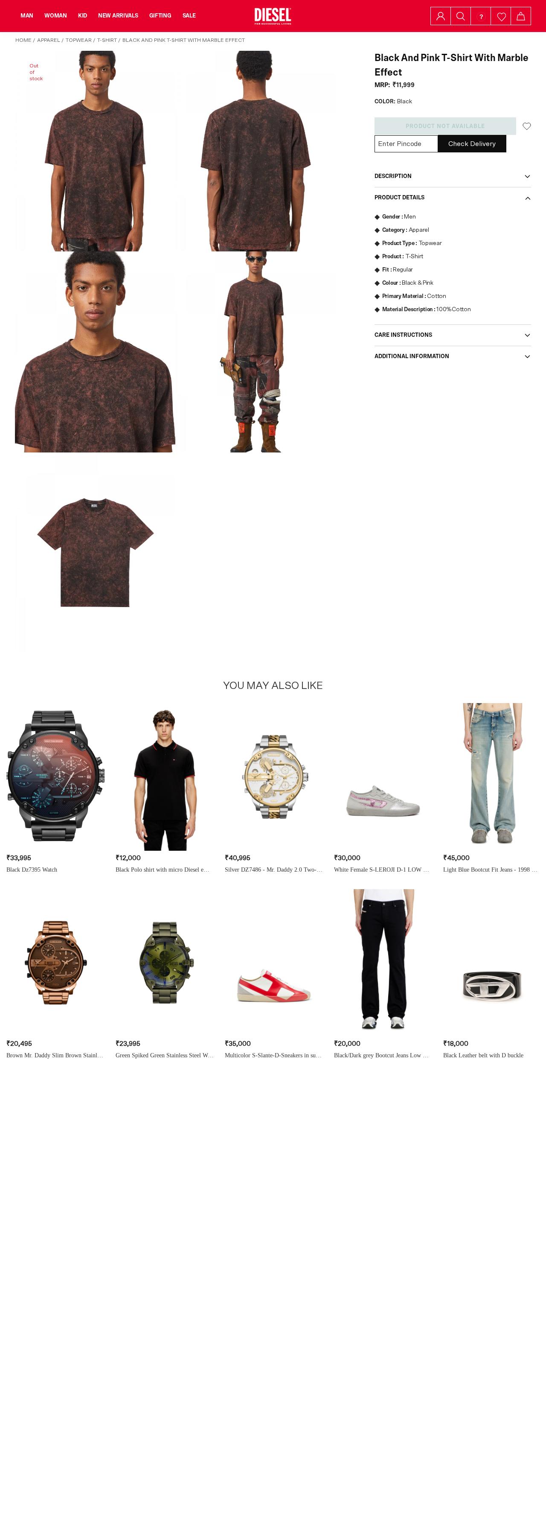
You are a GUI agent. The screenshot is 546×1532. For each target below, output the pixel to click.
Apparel (48, 40)
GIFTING (160, 16)
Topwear (79, 40)
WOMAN (55, 16)
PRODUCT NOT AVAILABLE (445, 126)
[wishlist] (501, 16)
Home (23, 40)
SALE (189, 16)
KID (82, 16)
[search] (460, 16)
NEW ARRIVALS (118, 16)
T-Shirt (107, 40)
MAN (26, 16)
